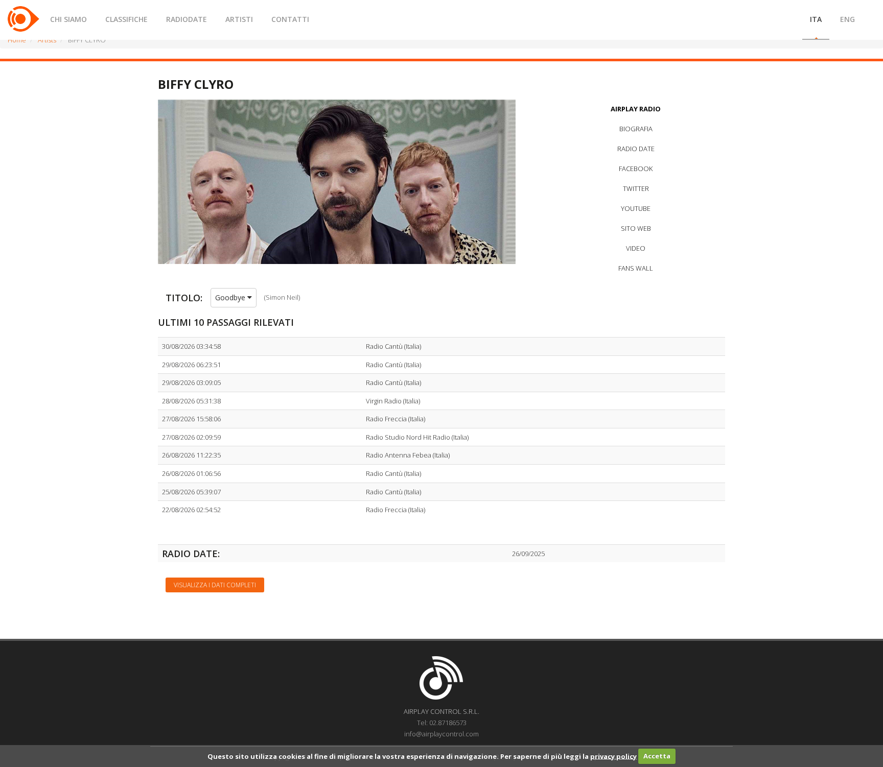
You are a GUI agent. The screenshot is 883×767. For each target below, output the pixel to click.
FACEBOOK (636, 168)
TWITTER (636, 188)
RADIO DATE (636, 148)
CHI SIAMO (68, 19)
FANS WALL (635, 268)
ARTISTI (239, 19)
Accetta (656, 755)
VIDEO (635, 248)
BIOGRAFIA (636, 128)
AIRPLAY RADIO (636, 108)
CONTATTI (290, 19)
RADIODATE (186, 19)
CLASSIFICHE (126, 19)
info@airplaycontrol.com (441, 733)
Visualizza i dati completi (215, 585)
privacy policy (613, 755)
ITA (816, 19)
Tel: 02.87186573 (442, 722)
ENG (847, 19)
